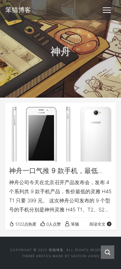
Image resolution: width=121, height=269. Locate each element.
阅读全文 (97, 224)
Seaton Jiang (85, 256)
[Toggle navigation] (107, 10)
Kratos (43, 256)
